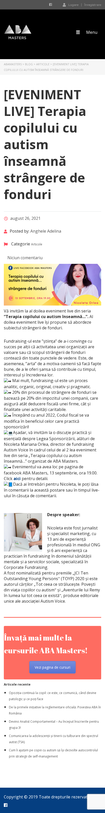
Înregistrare (92, 4)
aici (17, 478)
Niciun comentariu (24, 258)
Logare (73, 4)
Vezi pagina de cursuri (52, 667)
